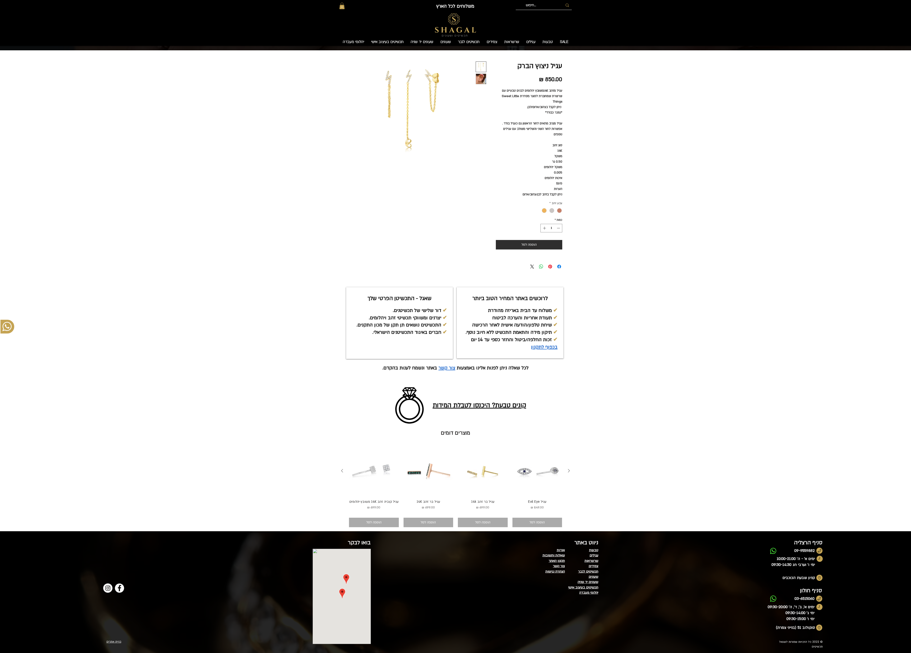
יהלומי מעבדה (588, 592)
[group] (455, 487)
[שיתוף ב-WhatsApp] (541, 266)
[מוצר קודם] (569, 471)
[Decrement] (559, 228)
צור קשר (446, 368)
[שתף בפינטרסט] (550, 266)
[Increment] (544, 228)
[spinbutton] (551, 228)
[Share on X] (532, 266)
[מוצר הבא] (342, 471)
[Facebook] (119, 588)
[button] (342, 6)
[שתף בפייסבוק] (559, 266)
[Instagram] (107, 588)
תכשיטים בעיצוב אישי (583, 587)
